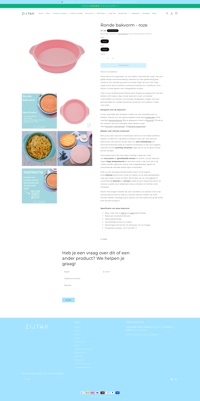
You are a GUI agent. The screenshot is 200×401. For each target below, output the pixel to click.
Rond (106, 50)
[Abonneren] (57, 379)
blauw (123, 213)
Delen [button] (105, 239)
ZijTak (96, 396)
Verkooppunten (80, 342)
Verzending (78, 356)
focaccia (149, 120)
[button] (48, 13)
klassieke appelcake (136, 126)
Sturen (68, 300)
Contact (77, 334)
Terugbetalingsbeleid (82, 367)
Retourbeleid (79, 360)
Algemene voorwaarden (83, 349)
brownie (109, 126)
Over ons (77, 331)
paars (132, 213)
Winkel (77, 338)
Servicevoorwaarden (82, 364)
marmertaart (119, 126)
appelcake (150, 117)
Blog (76, 345)
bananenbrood (115, 120)
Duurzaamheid (80, 353)
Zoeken (77, 327)
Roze (106, 41)
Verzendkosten (123, 34)
